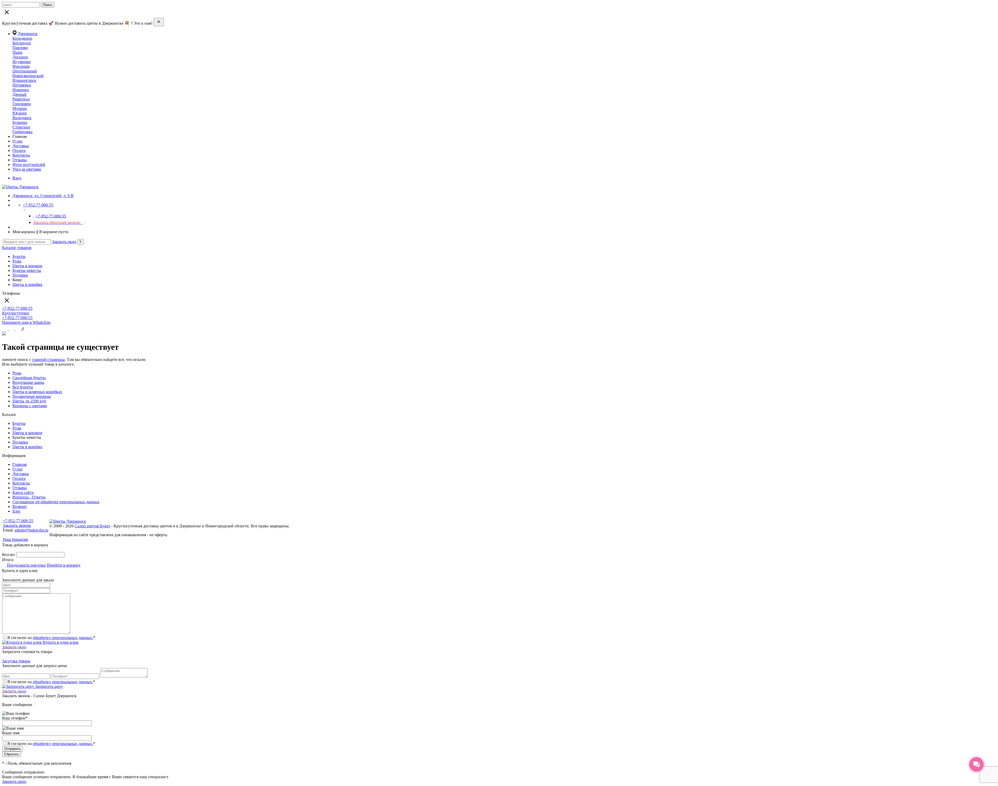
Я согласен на (51, 743)
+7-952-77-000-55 (18, 521)
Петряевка (21, 85)
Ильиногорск (24, 80)
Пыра (17, 52)
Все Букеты (22, 387)
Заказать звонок (17, 525)
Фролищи (21, 66)
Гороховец (21, 104)
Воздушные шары (28, 382)
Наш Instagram (15, 539)
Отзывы (19, 160)
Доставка (20, 146)
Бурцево (19, 122)
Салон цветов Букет (92, 526)
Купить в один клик (60, 642)
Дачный (19, 94)
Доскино (20, 57)
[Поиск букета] (5, 329)
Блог (16, 511)
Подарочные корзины (31, 396)
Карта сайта (23, 492)
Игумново (21, 61)
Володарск (21, 118)
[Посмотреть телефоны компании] (12, 329)
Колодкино (22, 38)
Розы (16, 261)
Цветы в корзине (27, 266)
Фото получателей (28, 164)
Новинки (20, 90)
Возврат (19, 506)
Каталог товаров (16, 247)
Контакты (21, 155)
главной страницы (48, 359)
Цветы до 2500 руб (29, 401)
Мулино (19, 108)
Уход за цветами (26, 169)
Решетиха (21, 99)
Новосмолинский (28, 75)
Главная (19, 464)
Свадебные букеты (29, 377)
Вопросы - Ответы (28, 497)
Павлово (20, 47)
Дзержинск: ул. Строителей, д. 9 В (43, 195)
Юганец (19, 113)
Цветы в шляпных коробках (37, 391)
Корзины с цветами (29, 406)
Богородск (21, 43)
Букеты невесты (26, 270)
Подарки (20, 275)
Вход (16, 178)
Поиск (47, 5)
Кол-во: (9, 554)
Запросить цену (48, 686)
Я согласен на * (51, 637)
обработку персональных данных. (63, 637)
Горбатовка (22, 132)
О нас (17, 141)
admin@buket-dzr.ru (31, 530)
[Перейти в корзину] (18, 329)
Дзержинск (27, 33)
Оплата (18, 150)
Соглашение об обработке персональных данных (56, 502)
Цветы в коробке (27, 284)
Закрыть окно (64, 241)
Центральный (24, 71)
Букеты (18, 256)
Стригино (21, 127)
